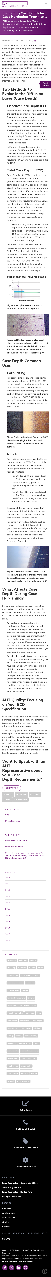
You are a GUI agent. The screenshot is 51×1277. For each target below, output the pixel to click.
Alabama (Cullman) (11, 1187)
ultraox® (11, 1081)
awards (32, 968)
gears (34, 1005)
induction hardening (15, 1013)
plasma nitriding (20, 799)
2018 (7, 928)
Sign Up (6, 1238)
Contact (6, 1226)
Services (6, 1208)
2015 (7, 940)
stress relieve (13, 1073)
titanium (34, 1073)
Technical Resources (25, 1166)
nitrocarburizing (31, 1036)
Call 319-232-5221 (25, 1128)
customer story (13, 990)
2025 (7, 884)
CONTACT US (12, 788)
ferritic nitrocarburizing (16, 998)
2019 (7, 921)
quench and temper (28, 1058)
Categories (12, 809)
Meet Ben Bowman (14, 846)
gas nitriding (21, 794)
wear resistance (23, 1081)
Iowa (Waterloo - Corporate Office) (20, 1183)
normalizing (12, 1043)
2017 (7, 934)
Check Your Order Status (25, 1147)
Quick (45, 84)
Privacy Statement (9, 1261)
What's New (12, 835)
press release (13, 1058)
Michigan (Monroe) (11, 1196)
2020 (7, 915)
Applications (8, 1213)
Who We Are (8, 1217)
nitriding (7, 799)
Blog (34, 40)
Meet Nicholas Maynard (16, 840)
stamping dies (26, 1066)
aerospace (12, 960)
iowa (39, 1013)
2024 (7, 890)
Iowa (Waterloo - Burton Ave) (17, 1191)
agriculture (23, 960)
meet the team (26, 1028)
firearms (31, 998)
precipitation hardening (29, 1051)
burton (40, 968)
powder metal (13, 1051)
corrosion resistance (15, 983)
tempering (24, 1073)
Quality (5, 1222)
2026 (7, 877)
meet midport (37, 1021)
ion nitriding (35, 794)
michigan (37, 1028)
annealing (11, 968)
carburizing (8, 794)
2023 (7, 896)
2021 (7, 909)
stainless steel (13, 1066)
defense (25, 990)
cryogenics (30, 983)
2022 (7, 902)
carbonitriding (13, 975)
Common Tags (13, 955)
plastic (36, 1043)
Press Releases (12, 821)
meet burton (12, 1021)
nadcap (10, 1036)
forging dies (12, 1005)
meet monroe (13, 1028)
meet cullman (25, 1021)
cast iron (36, 975)
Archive (10, 872)
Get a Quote (25, 1110)
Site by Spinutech (26, 1261)
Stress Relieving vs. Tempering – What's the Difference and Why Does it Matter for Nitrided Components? (25, 855)
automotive (22, 968)
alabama (33, 960)
